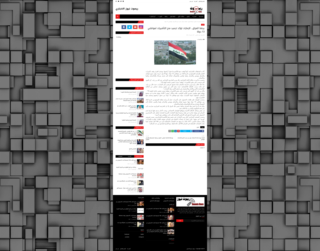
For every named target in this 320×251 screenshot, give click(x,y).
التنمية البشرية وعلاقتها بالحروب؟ (128, 92)
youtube (127, 237)
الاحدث (129, 156)
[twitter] (121, 1)
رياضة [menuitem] (166, 16)
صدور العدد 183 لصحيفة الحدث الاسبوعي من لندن (156, 216)
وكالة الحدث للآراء (156, 198)
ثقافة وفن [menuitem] (172, 16)
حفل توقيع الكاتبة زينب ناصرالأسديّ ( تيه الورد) (126, 182)
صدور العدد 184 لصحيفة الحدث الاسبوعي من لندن (126, 161)
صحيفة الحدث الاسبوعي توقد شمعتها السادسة (127, 175)
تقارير (195, 22)
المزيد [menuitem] (160, 16)
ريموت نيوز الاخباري (127, 8)
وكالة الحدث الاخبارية (169, 198)
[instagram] (141, 27)
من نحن (191, 1)
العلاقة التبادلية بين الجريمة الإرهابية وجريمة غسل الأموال (126, 114)
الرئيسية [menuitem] (201, 16)
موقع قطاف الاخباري (155, 201)
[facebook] (123, 1)
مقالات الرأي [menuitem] (181, 16)
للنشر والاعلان (201, 1)
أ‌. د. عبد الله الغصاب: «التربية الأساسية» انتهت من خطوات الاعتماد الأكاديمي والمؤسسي (127, 133)
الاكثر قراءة (139, 156)
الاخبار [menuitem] (194, 16)
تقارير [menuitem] (188, 16)
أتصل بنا (195, 1)
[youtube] (119, 1)
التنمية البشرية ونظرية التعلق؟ (129, 120)
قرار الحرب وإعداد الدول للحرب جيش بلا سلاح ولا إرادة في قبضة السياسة (126, 99)
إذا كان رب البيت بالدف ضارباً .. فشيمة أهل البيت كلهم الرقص (126, 189)
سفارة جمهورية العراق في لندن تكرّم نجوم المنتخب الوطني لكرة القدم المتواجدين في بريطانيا (157, 231)
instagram (141, 237)
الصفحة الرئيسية (200, 22)
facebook (126, 234)
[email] (116, 1)
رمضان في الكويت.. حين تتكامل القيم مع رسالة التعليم (126, 107)
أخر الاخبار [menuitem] (153, 16)
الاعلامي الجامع (132, 149)
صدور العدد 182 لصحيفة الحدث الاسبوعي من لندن (156, 224)
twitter (142, 234)
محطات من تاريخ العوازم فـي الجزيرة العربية (126, 167)
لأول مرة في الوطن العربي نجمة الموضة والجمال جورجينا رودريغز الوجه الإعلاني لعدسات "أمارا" (127, 141)
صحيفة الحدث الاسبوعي (168, 201)
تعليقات (120, 156)
